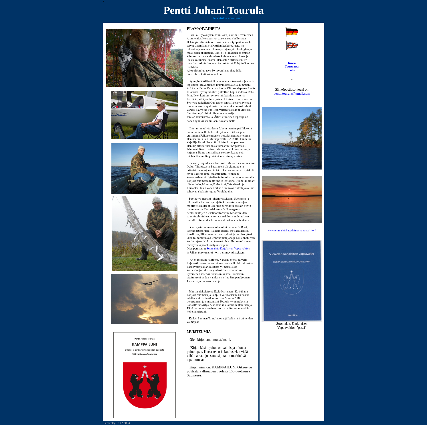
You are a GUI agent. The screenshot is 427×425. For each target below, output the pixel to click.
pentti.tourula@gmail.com (292, 93)
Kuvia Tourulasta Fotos (292, 66)
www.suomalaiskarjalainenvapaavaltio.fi (292, 230)
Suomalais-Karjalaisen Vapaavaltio (228, 248)
